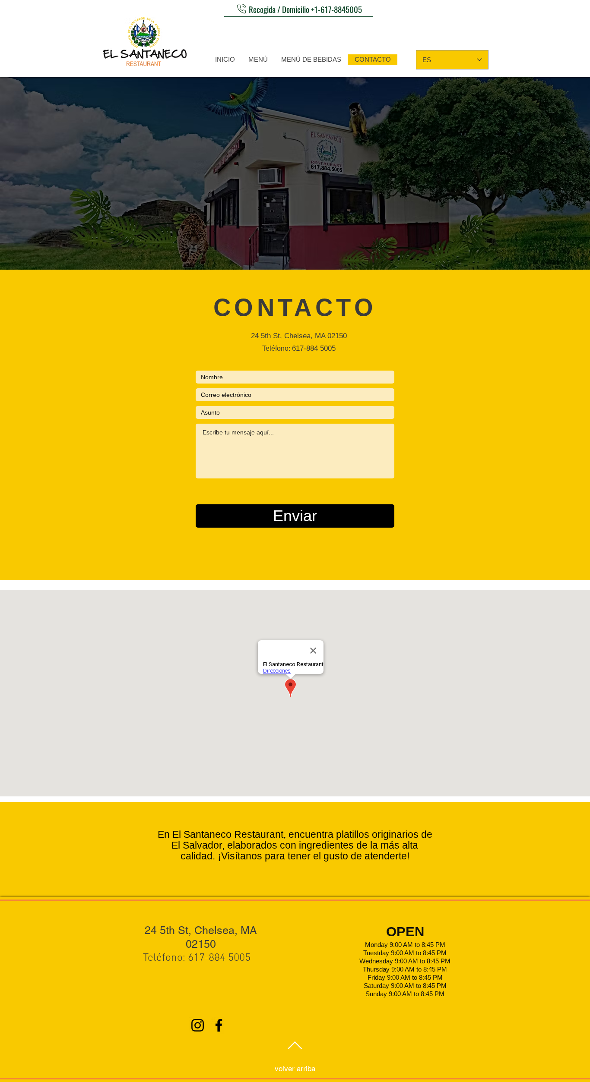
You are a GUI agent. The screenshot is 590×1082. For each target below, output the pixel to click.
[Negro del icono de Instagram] (197, 1025)
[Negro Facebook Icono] (218, 1025)
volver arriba (295, 1068)
